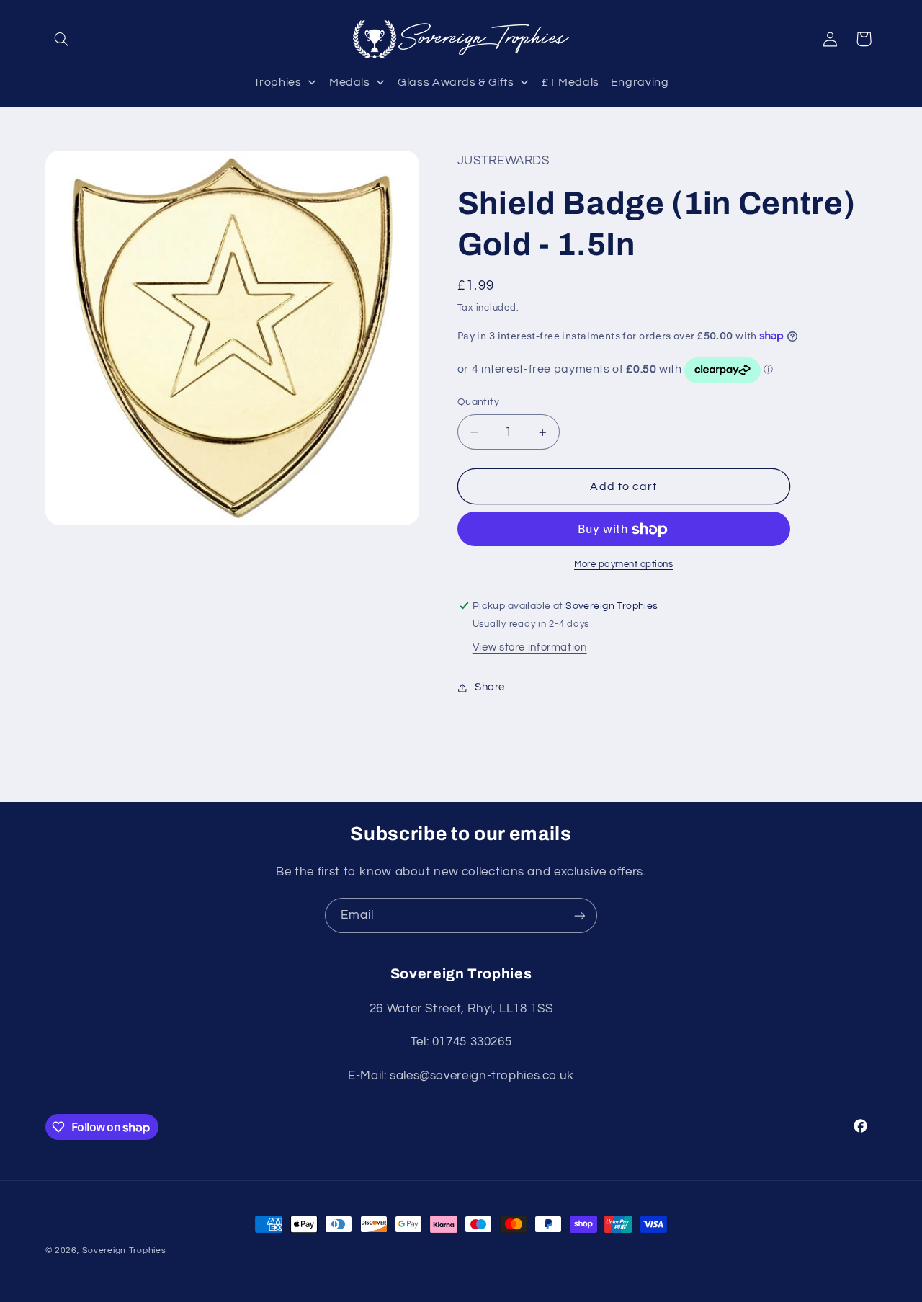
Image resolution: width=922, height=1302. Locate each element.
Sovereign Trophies (124, 1250)
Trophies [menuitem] (278, 82)
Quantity (478, 403)
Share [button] (490, 687)
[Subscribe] (579, 915)
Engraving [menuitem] (640, 82)
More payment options (623, 565)
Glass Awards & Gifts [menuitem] (456, 82)
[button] (62, 38)
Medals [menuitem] (349, 82)
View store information (530, 648)
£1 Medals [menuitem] (570, 82)
